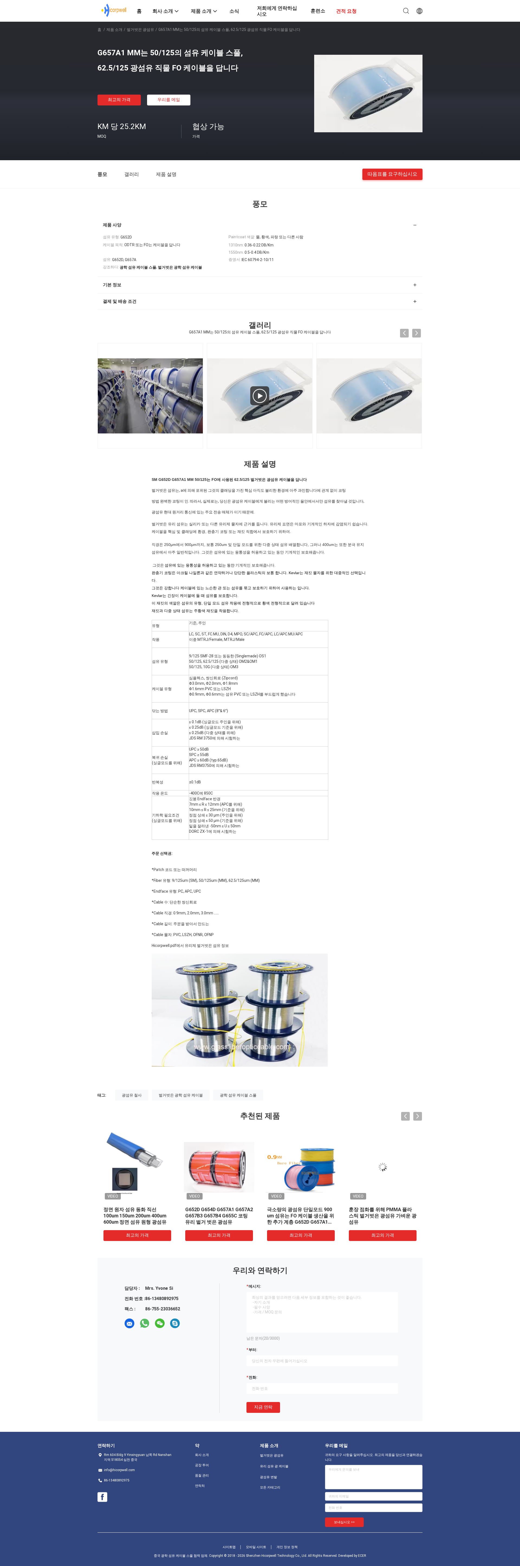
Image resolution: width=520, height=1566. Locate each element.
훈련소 (318, 11)
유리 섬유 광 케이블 (274, 1466)
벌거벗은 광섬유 (140, 29)
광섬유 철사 (132, 1095)
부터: (253, 1350)
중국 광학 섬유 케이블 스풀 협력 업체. (181, 1556)
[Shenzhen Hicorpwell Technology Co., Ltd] (114, 10)
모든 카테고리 (270, 1487)
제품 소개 (114, 29)
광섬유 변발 (268, 1477)
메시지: (255, 1286)
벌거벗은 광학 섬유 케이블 (181, 1095)
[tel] (190, 1323)
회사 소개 (202, 1455)
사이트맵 (229, 1547)
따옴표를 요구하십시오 (392, 174)
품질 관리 (202, 1475)
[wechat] (160, 1323)
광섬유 (157, 512)
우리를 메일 (168, 99)
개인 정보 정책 (287, 1547)
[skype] (175, 1323)
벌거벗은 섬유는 (165, 490)
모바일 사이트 (256, 1547)
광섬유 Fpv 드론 (202, 1209)
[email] (129, 1323)
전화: (253, 1377)
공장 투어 (202, 1465)
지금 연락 (263, 1407)
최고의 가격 (119, 99)
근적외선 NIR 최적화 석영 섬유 (300, 1209)
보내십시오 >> (344, 1522)
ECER (362, 1556)
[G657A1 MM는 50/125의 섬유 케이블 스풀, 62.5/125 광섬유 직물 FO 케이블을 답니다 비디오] (260, 396)
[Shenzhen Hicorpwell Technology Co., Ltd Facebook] (102, 1497)
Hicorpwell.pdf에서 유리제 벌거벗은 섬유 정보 (190, 945)
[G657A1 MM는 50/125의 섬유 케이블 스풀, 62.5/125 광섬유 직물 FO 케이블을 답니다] (368, 93)
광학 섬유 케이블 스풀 (238, 1095)
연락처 (200, 1486)
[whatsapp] (145, 1323)
